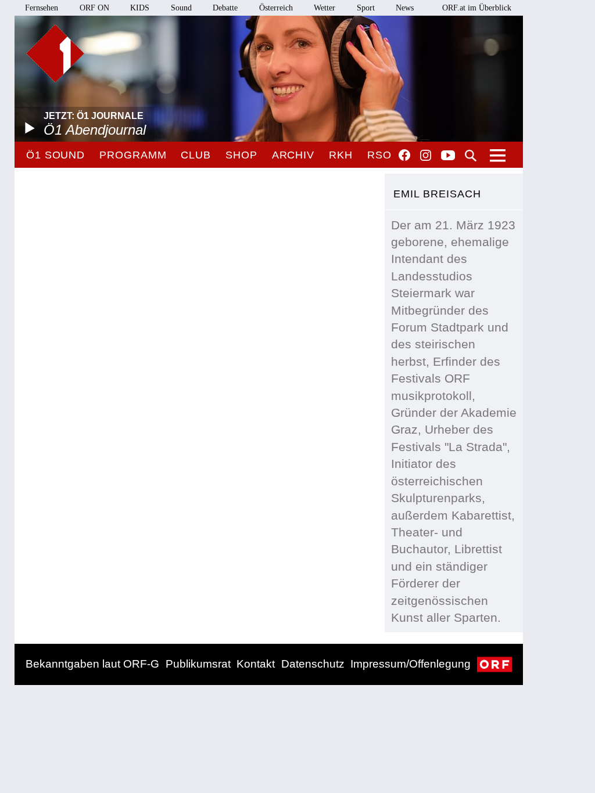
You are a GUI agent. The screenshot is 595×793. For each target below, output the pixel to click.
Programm (132, 155)
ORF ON (94, 7)
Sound (181, 7)
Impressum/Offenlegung (410, 664)
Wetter (324, 7)
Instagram (425, 155)
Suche (470, 155)
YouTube (448, 156)
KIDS (139, 7)
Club (196, 155)
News (405, 7)
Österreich (276, 7)
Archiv (293, 155)
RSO (379, 155)
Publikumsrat (198, 664)
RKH (341, 155)
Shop (241, 155)
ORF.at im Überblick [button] (476, 7)
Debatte (225, 7)
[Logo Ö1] (55, 53)
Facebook (404, 155)
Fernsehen (41, 7)
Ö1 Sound (55, 155)
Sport (366, 7)
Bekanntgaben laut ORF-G (92, 664)
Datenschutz (313, 664)
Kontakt (255, 664)
